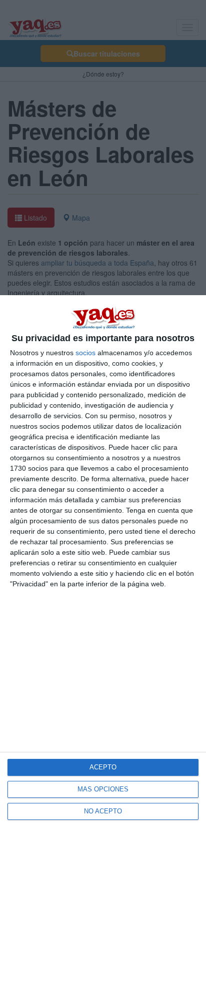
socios (86, 352)
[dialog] (103, 639)
